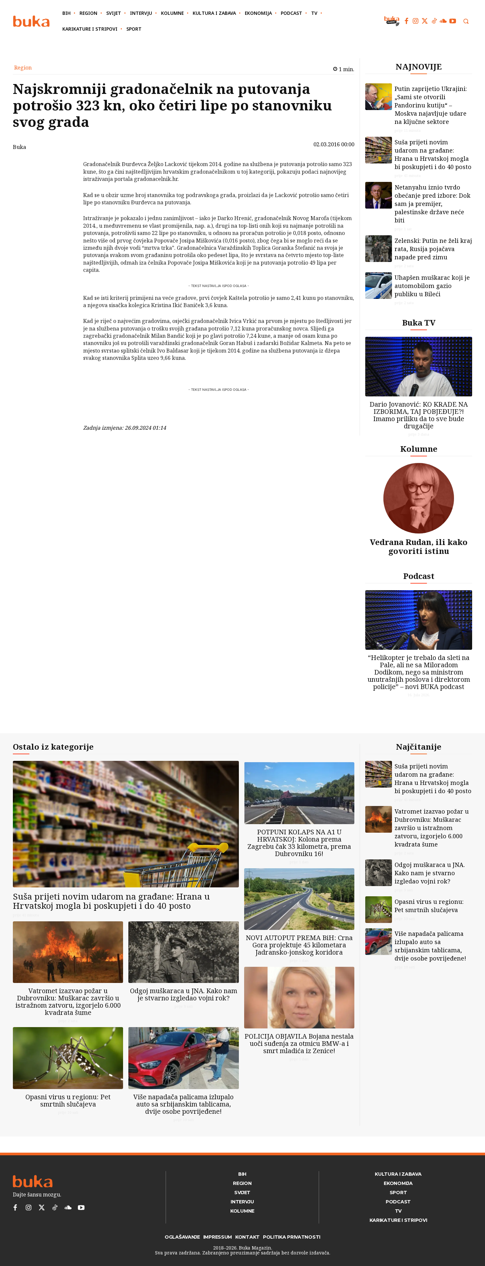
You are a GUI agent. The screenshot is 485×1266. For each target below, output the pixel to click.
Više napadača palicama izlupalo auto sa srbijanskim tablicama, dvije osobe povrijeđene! (183, 1104)
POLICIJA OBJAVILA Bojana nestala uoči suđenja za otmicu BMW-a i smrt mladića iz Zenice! (299, 1043)
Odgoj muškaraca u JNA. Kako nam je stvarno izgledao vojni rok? (183, 994)
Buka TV (419, 322)
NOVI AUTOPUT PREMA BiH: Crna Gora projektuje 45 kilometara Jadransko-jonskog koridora (299, 945)
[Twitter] (425, 21)
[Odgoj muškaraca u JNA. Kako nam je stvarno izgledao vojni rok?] (183, 952)
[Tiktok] (434, 21)
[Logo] (31, 21)
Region (23, 67)
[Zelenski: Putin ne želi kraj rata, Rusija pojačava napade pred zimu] (378, 248)
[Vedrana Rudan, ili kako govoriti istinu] (418, 498)
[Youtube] (452, 21)
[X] (66, 182)
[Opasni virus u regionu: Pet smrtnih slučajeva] (68, 1058)
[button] (466, 21)
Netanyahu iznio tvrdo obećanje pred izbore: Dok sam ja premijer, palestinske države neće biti (432, 203)
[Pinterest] (66, 198)
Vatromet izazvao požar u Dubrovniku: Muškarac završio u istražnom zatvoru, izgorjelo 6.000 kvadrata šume (68, 1001)
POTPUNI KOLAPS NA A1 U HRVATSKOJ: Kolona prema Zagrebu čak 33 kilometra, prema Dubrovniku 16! (299, 842)
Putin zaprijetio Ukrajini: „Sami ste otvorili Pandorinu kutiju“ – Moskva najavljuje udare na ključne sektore (431, 105)
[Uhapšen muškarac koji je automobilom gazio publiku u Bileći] (378, 285)
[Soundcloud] (443, 21)
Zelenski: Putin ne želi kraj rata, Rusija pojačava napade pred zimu (433, 249)
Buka (19, 147)
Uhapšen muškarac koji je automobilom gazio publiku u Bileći (432, 285)
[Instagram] (415, 21)
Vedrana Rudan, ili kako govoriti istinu (419, 546)
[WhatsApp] (66, 213)
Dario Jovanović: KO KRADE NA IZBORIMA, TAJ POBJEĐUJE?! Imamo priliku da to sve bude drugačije (419, 415)
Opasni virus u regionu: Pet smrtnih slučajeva (68, 1100)
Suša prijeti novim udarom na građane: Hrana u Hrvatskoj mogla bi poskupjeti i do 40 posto (433, 154)
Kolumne (418, 448)
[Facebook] (406, 21)
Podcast (419, 575)
